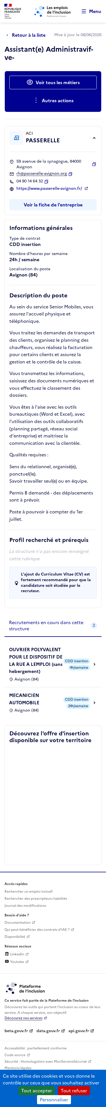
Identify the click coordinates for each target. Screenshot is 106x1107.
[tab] (53, 626)
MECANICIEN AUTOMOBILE (24, 699)
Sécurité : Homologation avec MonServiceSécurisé (46, 1061)
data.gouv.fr (48, 1031)
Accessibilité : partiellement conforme (36, 1048)
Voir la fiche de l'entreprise (53, 204)
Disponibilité (15, 936)
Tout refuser (74, 1090)
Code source (15, 1055)
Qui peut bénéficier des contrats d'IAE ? (37, 929)
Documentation (18, 922)
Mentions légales (18, 1068)
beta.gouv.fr (16, 1031)
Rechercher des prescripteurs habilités (36, 898)
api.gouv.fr (78, 1031)
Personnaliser (54, 1099)
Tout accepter (36, 1090)
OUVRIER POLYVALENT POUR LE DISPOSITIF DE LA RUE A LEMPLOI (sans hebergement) (35, 660)
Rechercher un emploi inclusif (29, 891)
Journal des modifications (25, 905)
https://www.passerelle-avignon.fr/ (49, 188)
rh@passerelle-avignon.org (41, 173)
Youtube (16, 961)
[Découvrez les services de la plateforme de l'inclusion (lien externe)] (26, 987)
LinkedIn (16, 954)
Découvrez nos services (23, 1018)
